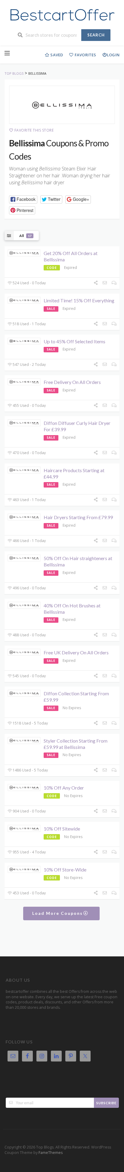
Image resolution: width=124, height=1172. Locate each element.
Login (113, 55)
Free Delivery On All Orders (72, 382)
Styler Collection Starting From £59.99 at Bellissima (75, 744)
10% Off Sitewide (62, 828)
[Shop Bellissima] (62, 105)
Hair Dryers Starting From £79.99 (78, 517)
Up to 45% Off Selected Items (74, 341)
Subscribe (106, 1103)
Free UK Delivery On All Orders (76, 652)
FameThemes (51, 1152)
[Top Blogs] (62, 15)
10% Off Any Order (64, 787)
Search (96, 35)
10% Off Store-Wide (65, 869)
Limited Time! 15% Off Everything (79, 300)
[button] (23, 199)
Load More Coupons (58, 913)
